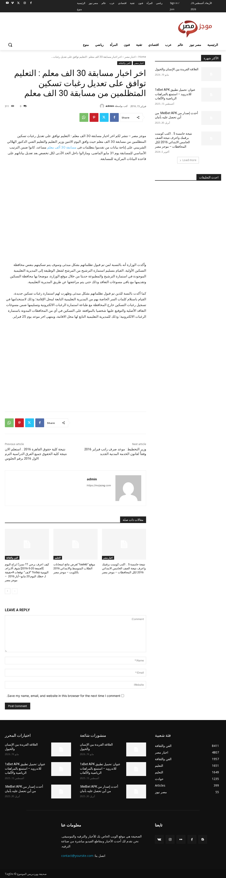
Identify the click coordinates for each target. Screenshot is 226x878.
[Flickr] (181, 839)
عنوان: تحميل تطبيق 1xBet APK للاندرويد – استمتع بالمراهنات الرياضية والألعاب (175, 94)
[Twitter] (18, 3)
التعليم (58, 557)
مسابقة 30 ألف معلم (61, 147)
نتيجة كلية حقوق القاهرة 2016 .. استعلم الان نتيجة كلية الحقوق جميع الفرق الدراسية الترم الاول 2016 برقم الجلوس (36, 453)
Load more (189, 160)
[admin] (102, 106)
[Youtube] (7, 3)
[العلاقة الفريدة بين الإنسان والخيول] (211, 74)
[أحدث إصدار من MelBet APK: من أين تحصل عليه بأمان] (211, 118)
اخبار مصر (130, 57)
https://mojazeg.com (99, 485)
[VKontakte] (159, 839)
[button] (10, 44)
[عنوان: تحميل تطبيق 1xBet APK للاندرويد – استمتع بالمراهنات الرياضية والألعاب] (211, 95)
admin (109, 106)
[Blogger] (202, 839)
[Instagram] (24, 3)
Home (142, 57)
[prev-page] (14, 591)
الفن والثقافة (124, 63)
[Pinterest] (94, 117)
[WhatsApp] (83, 117)
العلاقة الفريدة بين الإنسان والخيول (176, 69)
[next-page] (7, 591)
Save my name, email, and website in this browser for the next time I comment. (63, 696)
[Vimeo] (12, 3)
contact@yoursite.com (77, 856)
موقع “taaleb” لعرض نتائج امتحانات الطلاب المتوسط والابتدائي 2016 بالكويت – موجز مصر (74, 568)
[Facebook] (30, 3)
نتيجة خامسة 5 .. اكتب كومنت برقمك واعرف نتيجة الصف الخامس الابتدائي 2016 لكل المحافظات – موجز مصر (124, 568)
